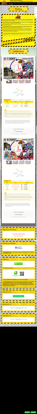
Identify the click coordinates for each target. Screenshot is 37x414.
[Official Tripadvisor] (35, 16)
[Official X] (35, 8)
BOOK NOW (33, 412)
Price (20, 3)
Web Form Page (18, 308)
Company (30, 3)
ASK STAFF (27, 412)
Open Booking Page (19, 131)
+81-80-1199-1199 (18, 234)
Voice (18, 3)
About (12, 3)
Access (23, 3)
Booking (33, 3)
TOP (9, 3)
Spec (15, 3)
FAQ (26, 3)
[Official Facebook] (35, 11)
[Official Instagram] (35, 13)
